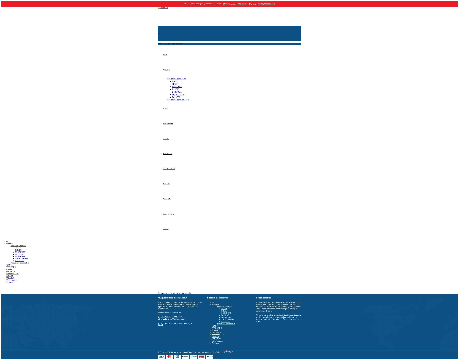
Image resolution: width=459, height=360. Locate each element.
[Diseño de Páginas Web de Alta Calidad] (228, 352)
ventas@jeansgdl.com (175, 319)
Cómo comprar (168, 214)
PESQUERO (177, 86)
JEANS (175, 81)
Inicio (165, 55)
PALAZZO (176, 97)
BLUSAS (175, 89)
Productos (166, 70)
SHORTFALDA (178, 94)
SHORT (175, 84)
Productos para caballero (178, 99)
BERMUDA (176, 92)
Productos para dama (176, 78)
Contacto (166, 229)
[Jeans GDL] (163, 8)
